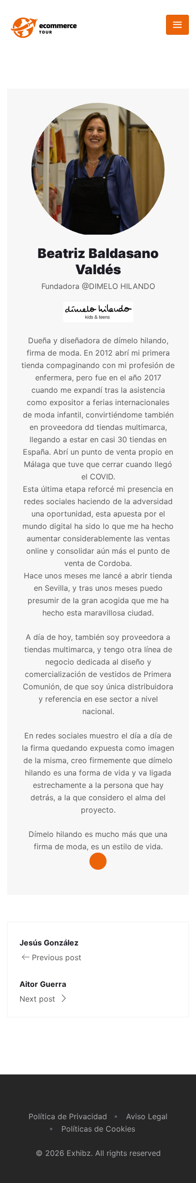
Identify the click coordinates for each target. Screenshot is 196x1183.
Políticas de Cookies (98, 1128)
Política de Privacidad (68, 1116)
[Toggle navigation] (177, 25)
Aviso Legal (146, 1116)
